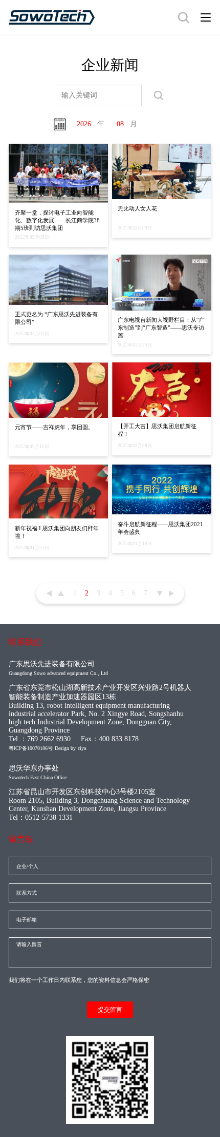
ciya (82, 748)
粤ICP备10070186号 (31, 748)
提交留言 (110, 1009)
